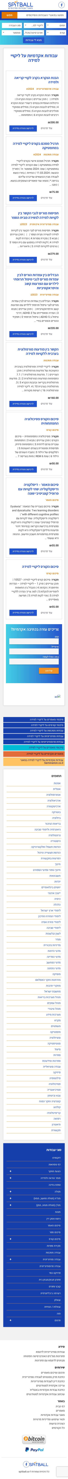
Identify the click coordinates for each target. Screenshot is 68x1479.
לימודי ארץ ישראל (51, 911)
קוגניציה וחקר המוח (50, 1101)
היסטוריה (56, 841)
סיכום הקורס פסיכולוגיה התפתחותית (42, 421)
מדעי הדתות (54, 951)
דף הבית (60, 1406)
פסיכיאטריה (54, 1090)
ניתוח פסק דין (54, 1219)
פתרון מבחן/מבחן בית (50, 1280)
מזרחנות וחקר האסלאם (48, 980)
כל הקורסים (58, 1428)
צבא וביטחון (54, 1096)
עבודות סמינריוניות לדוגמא (50, 1352)
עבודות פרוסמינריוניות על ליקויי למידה (43, 742)
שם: (56, 637)
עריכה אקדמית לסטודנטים (50, 1386)
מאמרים (60, 1411)
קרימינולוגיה (54, 1113)
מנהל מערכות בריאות (49, 997)
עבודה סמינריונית (35, 1259)
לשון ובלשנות (53, 934)
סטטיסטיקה (54, 1044)
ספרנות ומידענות (51, 1061)
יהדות (57, 882)
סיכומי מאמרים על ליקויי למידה (46, 719)
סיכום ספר (55, 1232)
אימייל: (55, 647)
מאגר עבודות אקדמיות (53, 1415)
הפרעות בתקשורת (51, 858)
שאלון (57, 1300)
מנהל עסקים (54, 1003)
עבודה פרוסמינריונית (50, 1266)
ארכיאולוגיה (54, 801)
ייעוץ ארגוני (54, 893)
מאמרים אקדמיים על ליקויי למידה (45, 754)
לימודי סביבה (54, 928)
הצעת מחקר (35, 1171)
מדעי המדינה (54, 957)
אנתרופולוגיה (53, 795)
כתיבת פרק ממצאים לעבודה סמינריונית (43, 1377)
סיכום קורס (35, 1239)
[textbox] (56, 25)
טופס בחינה (55, 1185)
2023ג (34, 294)
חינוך (58, 864)
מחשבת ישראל (52, 991)
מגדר (58, 939)
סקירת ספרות (54, 1246)
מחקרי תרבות (53, 986)
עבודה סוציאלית (52, 1067)
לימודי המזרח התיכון (49, 916)
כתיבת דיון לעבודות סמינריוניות (48, 1381)
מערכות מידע (53, 1015)
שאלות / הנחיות (52, 1307)
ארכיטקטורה (54, 806)
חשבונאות (55, 876)
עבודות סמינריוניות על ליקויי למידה (45, 736)
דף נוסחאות (55, 1164)
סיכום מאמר (54, 1225)
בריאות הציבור (53, 824)
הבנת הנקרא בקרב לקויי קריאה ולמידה (36, 79)
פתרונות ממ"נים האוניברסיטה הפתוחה (44, 1356)
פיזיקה (57, 1072)
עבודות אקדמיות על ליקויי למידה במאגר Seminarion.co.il (41, 762)
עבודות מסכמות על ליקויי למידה (46, 730)
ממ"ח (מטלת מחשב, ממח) (35, 1198)
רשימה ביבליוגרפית (51, 1293)
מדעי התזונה (54, 968)
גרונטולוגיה (55, 835)
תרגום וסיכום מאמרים (53, 1373)
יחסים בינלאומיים (51, 887)
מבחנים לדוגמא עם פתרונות (50, 1360)
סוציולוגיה (55, 1038)
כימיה (57, 899)
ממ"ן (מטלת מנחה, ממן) (35, 1205)
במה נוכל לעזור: (50, 657)
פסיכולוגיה (55, 1084)
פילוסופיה (55, 1078)
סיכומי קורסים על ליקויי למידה (47, 725)
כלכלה (57, 905)
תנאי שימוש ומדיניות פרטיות (49, 1419)
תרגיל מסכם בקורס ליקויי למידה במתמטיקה (36, 145)
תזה (59, 1313)
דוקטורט (56, 1158)
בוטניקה (56, 812)
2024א (30, 89)
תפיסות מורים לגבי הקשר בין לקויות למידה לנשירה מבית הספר (35, 215)
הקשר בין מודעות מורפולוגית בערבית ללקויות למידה (38, 351)
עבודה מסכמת (53, 1252)
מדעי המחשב (53, 963)
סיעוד (57, 1049)
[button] (52, 5)
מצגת (58, 1212)
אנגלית (57, 789)
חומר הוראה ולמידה (35, 1178)
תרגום (35, 1320)
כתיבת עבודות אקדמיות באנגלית (47, 1390)
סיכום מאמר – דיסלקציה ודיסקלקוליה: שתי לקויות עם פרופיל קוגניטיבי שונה (38, 489)
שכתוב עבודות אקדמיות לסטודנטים (45, 1394)
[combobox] (56, 25)
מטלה (35, 1191)
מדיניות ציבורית (52, 945)
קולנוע (57, 1107)
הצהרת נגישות (57, 1424)
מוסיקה (56, 974)
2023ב (23, 224)
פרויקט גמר (55, 1273)
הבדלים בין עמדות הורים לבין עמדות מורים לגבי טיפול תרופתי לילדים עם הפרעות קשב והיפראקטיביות (36, 281)
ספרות (57, 1055)
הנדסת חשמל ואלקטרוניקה (46, 847)
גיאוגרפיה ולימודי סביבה (47, 830)
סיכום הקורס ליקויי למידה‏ (40, 566)
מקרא (57, 1020)
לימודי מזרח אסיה (51, 922)
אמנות (57, 783)
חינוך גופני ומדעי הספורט (47, 870)
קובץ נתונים (55, 1286)
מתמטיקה (55, 1032)
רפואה (57, 1119)
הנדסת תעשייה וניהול (49, 853)
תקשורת (56, 1130)
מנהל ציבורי (54, 1009)
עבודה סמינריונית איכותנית (44, 224)
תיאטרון (56, 1125)
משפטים (56, 1026)
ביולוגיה (56, 818)
